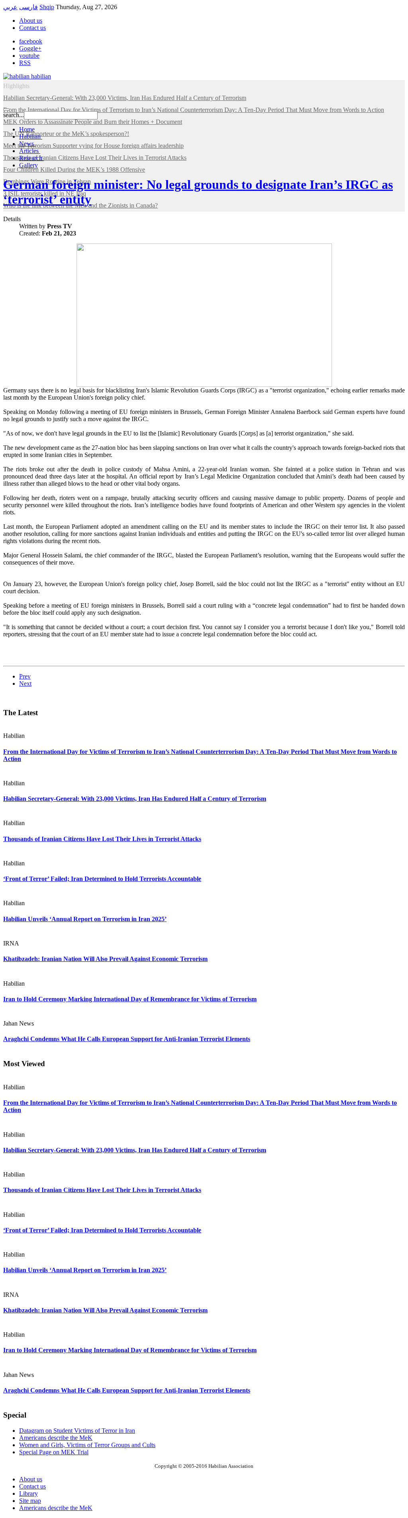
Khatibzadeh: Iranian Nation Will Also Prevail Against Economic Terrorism (105, 958)
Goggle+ (30, 48)
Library (28, 1493)
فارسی (28, 7)
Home (27, 129)
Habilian (30, 136)
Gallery (28, 165)
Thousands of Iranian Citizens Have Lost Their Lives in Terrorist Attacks (102, 838)
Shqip (46, 7)
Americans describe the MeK (55, 1507)
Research (31, 158)
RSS (25, 62)
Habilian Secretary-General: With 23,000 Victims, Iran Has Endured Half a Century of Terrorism (134, 798)
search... (13, 115)
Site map (30, 1500)
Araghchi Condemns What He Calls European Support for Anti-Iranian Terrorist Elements (126, 1039)
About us (30, 20)
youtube (29, 55)
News (27, 143)
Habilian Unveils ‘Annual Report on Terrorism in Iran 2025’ (85, 919)
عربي (10, 7)
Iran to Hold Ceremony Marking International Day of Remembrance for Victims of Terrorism (130, 999)
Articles (29, 150)
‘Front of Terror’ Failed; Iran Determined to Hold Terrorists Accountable (102, 878)
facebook (30, 41)
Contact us (32, 27)
